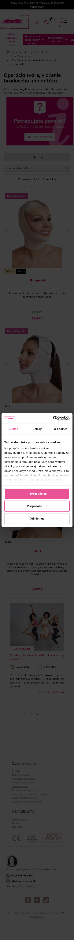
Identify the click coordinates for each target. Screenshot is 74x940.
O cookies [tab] (60, 428)
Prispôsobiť (35, 506)
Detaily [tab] (37, 428)
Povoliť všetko (37, 493)
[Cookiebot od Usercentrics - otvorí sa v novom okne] (53, 418)
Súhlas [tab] (13, 428)
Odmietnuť (37, 518)
